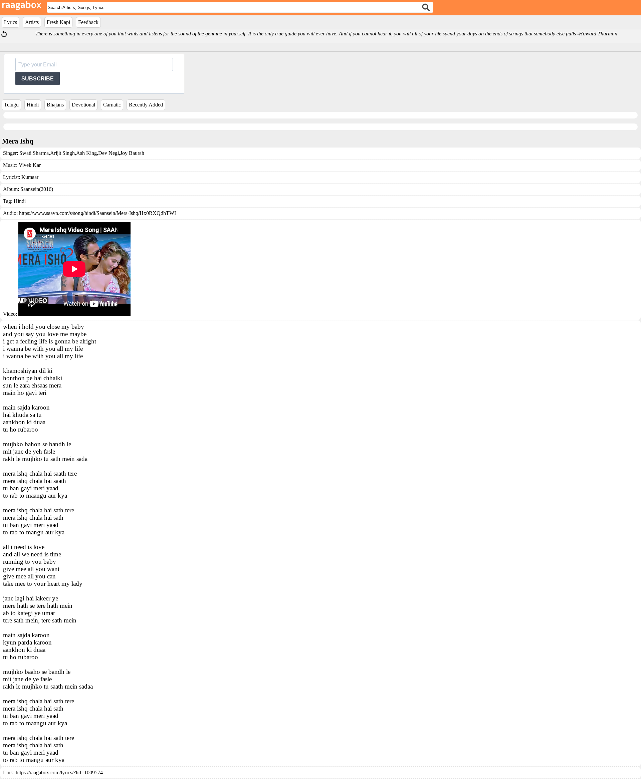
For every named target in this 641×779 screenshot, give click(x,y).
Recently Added (146, 104)
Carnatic (112, 104)
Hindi (33, 104)
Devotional (83, 104)
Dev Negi (108, 153)
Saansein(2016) (36, 189)
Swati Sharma (34, 153)
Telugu (11, 104)
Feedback (88, 22)
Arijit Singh (62, 153)
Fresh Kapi (58, 22)
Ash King (86, 153)
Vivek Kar (30, 165)
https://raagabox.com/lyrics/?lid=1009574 (59, 772)
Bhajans (55, 104)
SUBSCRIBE (37, 78)
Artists (32, 22)
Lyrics (10, 22)
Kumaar (29, 177)
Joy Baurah (132, 153)
